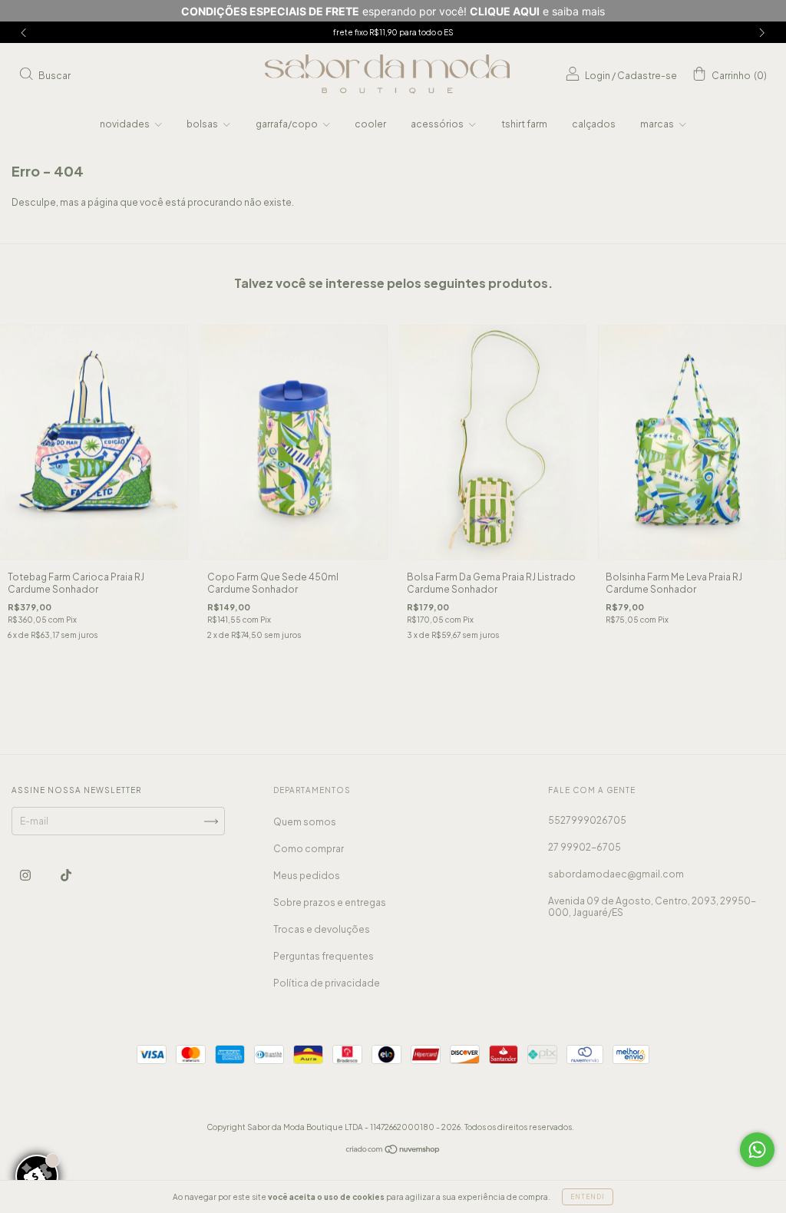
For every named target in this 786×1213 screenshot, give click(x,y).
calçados (594, 124)
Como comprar (308, 848)
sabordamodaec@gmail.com (616, 874)
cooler (370, 124)
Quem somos (304, 822)
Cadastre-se (647, 75)
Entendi (587, 1197)
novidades (125, 124)
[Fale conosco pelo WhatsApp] (757, 1149)
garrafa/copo (287, 124)
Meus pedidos (306, 875)
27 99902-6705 (584, 847)
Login (597, 75)
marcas (657, 124)
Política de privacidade (326, 983)
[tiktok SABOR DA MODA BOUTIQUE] (66, 875)
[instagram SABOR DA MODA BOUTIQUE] (26, 875)
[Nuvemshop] (393, 1151)
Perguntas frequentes (323, 956)
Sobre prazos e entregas (329, 902)
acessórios (438, 124)
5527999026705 (587, 820)
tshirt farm (524, 124)
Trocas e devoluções (321, 929)
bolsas (203, 124)
